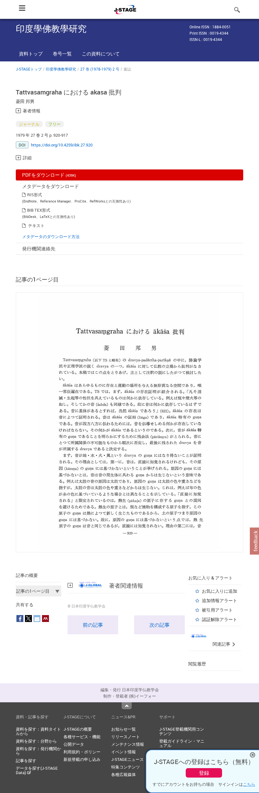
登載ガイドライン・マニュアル (181, 743)
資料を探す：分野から (36, 741)
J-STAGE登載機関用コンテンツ (181, 731)
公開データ (73, 744)
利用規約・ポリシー (81, 752)
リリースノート (125, 736)
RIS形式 (34, 194)
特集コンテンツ (125, 767)
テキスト (36, 225)
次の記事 (159, 624)
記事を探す (26, 760)
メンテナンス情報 (127, 744)
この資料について (101, 53)
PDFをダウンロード (49, 175)
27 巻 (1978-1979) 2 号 (99, 68)
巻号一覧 (62, 53)
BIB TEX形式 (38, 210)
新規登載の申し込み (81, 759)
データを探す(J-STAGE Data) (37, 770)
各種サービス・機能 (81, 736)
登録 (204, 772)
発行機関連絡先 (38, 248)
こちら (249, 784)
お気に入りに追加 (219, 591)
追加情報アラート (219, 600)
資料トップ (31, 53)
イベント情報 (123, 752)
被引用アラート (217, 610)
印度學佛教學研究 (61, 68)
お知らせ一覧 (123, 729)
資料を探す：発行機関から (38, 751)
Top (127, 705)
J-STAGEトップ (29, 68)
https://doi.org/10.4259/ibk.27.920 (62, 145)
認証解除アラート (219, 619)
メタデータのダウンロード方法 (51, 236)
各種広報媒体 (123, 774)
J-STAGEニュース (127, 759)
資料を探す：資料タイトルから (38, 731)
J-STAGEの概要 (77, 729)
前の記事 (93, 624)
